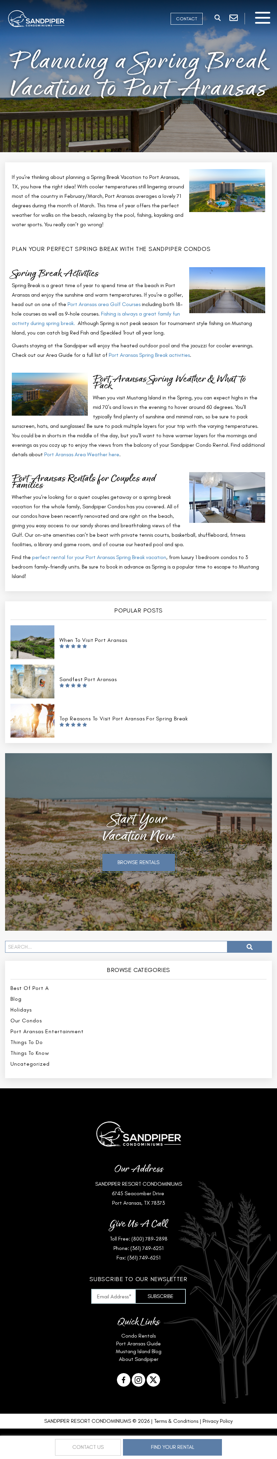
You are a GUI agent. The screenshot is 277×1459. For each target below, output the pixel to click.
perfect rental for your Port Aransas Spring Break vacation (99, 557)
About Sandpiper (138, 1359)
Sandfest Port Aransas (88, 679)
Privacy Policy (218, 1421)
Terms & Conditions (176, 1421)
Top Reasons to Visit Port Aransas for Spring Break (123, 718)
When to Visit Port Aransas (93, 640)
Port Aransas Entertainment (47, 1031)
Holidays (21, 1009)
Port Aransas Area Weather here (81, 454)
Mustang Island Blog (138, 1351)
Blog (16, 999)
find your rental (172, 1447)
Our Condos (26, 1020)
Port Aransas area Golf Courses (104, 304)
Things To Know (29, 1053)
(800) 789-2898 (149, 1238)
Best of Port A (29, 988)
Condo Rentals (138, 1336)
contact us (88, 1447)
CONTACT (186, 19)
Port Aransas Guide (138, 1343)
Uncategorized (30, 1064)
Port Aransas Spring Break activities (149, 355)
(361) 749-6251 (146, 1248)
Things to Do (26, 1042)
